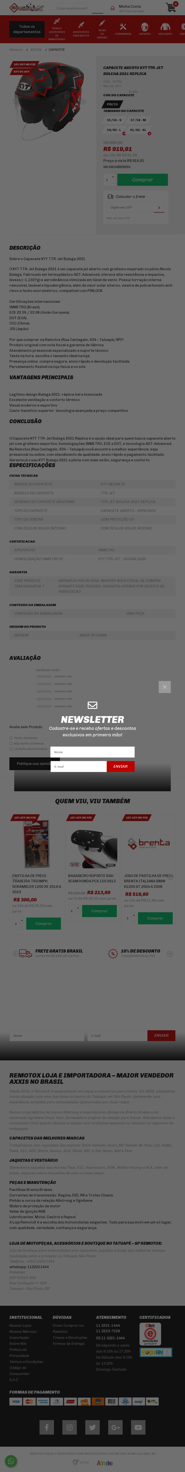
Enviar (120, 766)
